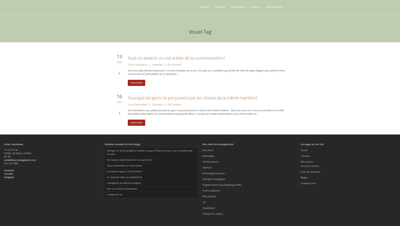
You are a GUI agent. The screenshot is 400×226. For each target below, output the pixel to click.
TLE (204, 202)
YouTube (8, 173)
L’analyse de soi (114, 194)
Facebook (9, 170)
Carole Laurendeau (137, 64)
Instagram (9, 177)
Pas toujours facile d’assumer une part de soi (129, 159)
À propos (305, 155)
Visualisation (208, 207)
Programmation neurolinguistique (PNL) (222, 184)
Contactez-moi (308, 183)
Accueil (304, 150)
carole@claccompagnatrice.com (20, 160)
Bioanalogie (208, 155)
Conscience (157, 104)
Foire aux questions (310, 171)
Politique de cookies (212, 213)
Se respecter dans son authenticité (124, 177)
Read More (136, 83)
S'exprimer (157, 64)
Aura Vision (208, 150)
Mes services (307, 161)
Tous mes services (310, 165)
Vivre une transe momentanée (122, 188)
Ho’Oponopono (210, 161)
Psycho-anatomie (211, 190)
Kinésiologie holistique (213, 173)
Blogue (304, 177)
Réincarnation (209, 196)
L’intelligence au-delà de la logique (124, 182)
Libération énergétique (213, 179)
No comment (174, 64)
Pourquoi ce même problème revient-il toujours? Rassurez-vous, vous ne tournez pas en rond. (150, 152)
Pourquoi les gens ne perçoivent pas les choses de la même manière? (192, 98)
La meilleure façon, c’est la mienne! (124, 171)
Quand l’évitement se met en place (124, 165)
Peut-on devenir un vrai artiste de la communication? (176, 58)
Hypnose (206, 167)
